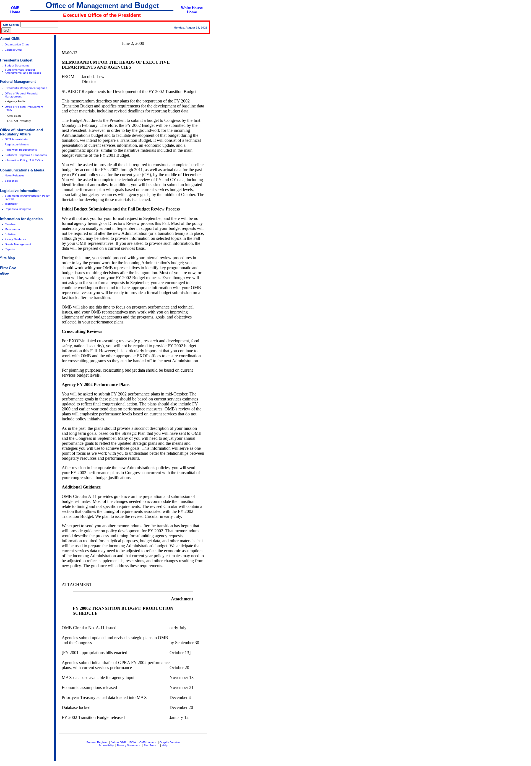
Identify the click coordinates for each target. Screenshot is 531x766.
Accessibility (106, 745)
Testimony (11, 203)
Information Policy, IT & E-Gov (24, 160)
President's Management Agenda (26, 87)
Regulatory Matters (17, 144)
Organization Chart (17, 44)
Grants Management (18, 244)
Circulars (10, 224)
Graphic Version (170, 742)
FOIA (132, 742)
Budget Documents (17, 65)
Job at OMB (118, 742)
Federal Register (97, 742)
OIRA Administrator (16, 139)
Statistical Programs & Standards (26, 154)
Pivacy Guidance (15, 239)
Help (165, 745)
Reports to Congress (18, 208)
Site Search (151, 745)
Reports (10, 249)
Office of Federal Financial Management (21, 95)
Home (15, 12)
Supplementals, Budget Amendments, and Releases (23, 71)
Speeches (11, 180)
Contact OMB (13, 49)
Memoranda (12, 229)
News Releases (14, 175)
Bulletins (10, 234)
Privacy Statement (128, 745)
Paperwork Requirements (21, 149)
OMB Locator (147, 742)
